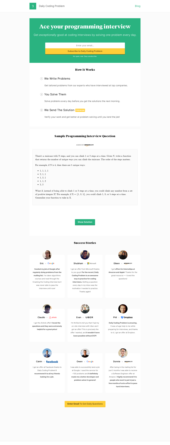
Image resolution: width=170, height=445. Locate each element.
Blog (138, 5)
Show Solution (85, 222)
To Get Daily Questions (85, 404)
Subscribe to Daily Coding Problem (85, 51)
